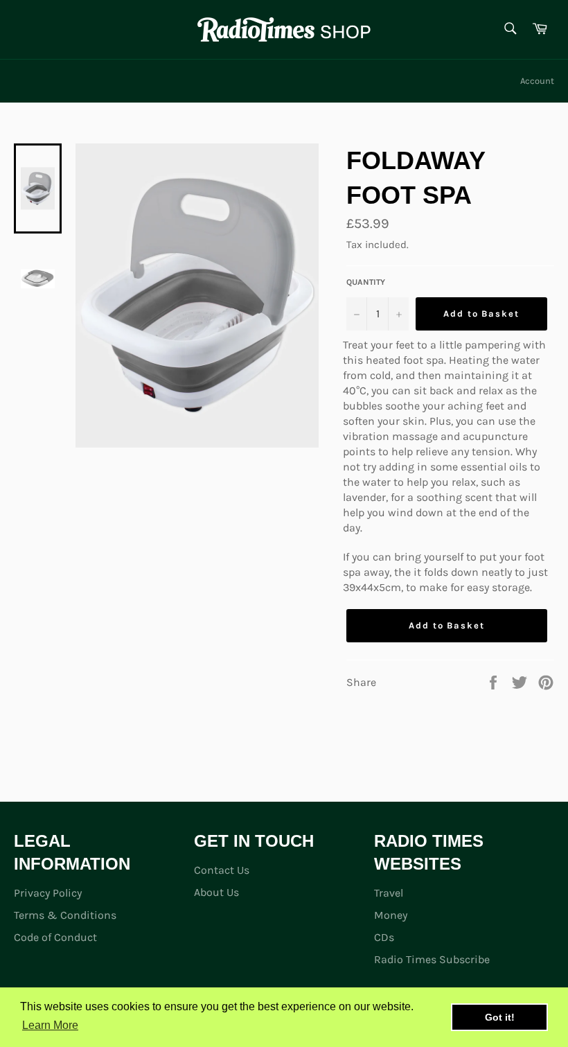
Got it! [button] (500, 1017)
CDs (384, 937)
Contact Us (221, 870)
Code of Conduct (55, 937)
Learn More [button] (50, 1025)
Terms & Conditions (65, 915)
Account (537, 81)
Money (390, 915)
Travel (388, 892)
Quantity (365, 282)
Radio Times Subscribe (432, 959)
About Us (216, 892)
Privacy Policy (48, 892)
